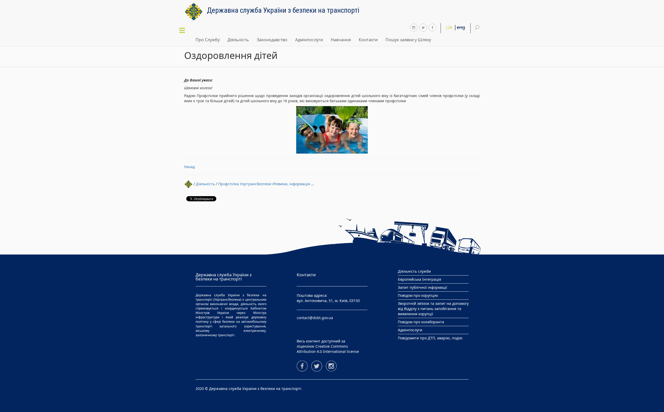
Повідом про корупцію (418, 295)
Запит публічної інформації (422, 287)
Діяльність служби (414, 271)
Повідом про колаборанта (421, 321)
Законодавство (272, 40)
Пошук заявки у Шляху (408, 40)
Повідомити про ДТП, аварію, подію (430, 337)
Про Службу (208, 40)
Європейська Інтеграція (419, 279)
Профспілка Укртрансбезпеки (244, 183)
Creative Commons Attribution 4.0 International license (328, 349)
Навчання (341, 40)
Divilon (463, 388)
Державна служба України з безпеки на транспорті (283, 9)
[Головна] (195, 11)
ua (449, 27)
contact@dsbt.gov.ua (315, 317)
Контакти (368, 40)
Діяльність (238, 40)
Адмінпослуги (309, 40)
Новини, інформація (292, 183)
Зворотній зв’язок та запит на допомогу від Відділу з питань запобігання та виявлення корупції (433, 308)
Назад (189, 166)
